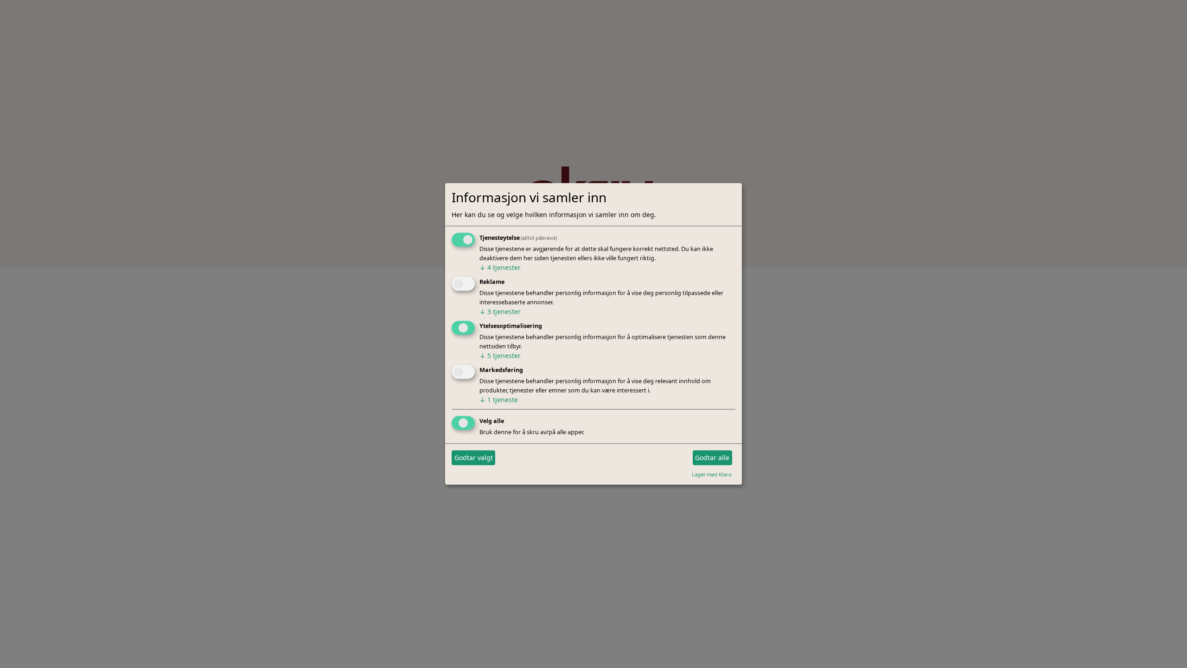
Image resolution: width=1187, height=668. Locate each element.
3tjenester (500, 311)
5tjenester (500, 355)
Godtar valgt (473, 457)
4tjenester (500, 267)
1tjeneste (498, 399)
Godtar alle (712, 457)
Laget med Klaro (712, 473)
